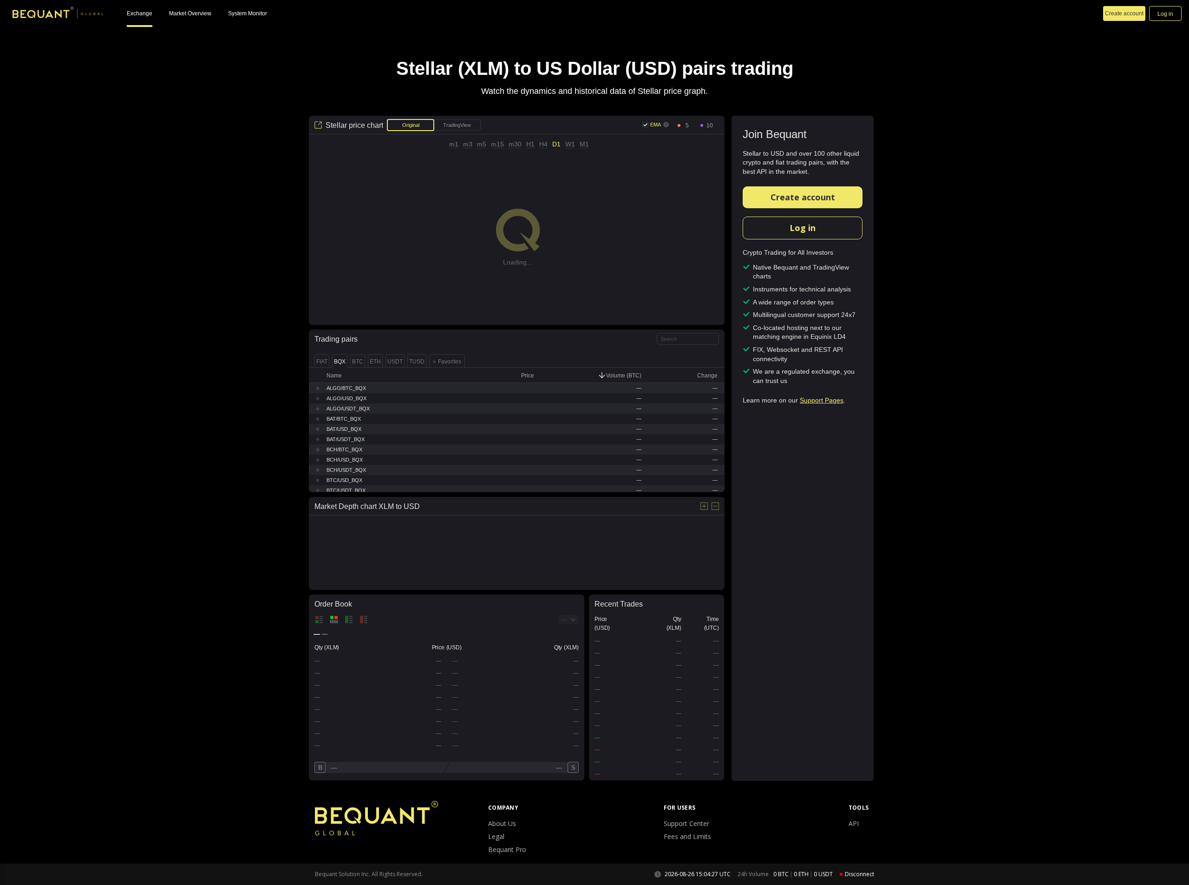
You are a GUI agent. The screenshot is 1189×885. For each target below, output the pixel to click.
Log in (803, 227)
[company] (58, 14)
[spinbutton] (687, 125)
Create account (803, 197)
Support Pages (821, 400)
